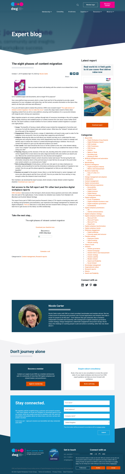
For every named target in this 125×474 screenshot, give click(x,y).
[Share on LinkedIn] (77, 74)
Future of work (89, 244)
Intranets (88, 246)
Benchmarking (89, 162)
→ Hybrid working (91, 240)
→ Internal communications (94, 212)
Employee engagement (92, 230)
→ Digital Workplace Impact (94, 142)
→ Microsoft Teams (91, 220)
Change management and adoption (96, 177)
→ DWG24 (88, 150)
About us (110, 12)
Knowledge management (93, 265)
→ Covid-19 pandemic (92, 199)
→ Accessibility (90, 187)
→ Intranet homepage (92, 251)
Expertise (84, 12)
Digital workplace (90, 197)
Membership (46, 12)
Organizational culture (92, 267)
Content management (28, 256)
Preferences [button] (113, 463)
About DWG (88, 138)
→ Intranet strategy (91, 255)
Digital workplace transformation (95, 226)
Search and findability (92, 273)
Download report (97, 125)
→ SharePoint (90, 224)
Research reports (41, 256)
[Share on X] (74, 74)
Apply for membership (35, 384)
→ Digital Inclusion (91, 191)
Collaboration (89, 179)
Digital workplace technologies (95, 216)
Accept (113, 468)
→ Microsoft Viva (91, 222)
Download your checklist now (45, 227)
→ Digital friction (90, 189)
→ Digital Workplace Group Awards (96, 140)
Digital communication (92, 183)
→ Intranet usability (91, 257)
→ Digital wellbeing (91, 232)
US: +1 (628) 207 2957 (71, 457)
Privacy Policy (57, 472)
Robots (87, 271)
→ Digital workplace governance (95, 203)
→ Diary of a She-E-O (92, 173)
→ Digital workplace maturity (94, 167)
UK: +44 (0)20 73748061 (72, 454)
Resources (96, 12)
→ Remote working (91, 242)
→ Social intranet (91, 263)
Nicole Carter (44, 74)
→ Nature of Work (91, 152)
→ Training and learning (92, 195)
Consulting (60, 12)
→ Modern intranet (91, 259)
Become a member (107, 4)
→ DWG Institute (90, 144)
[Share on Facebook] (71, 74)
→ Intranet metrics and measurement (97, 253)
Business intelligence (92, 164)
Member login (90, 4)
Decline (98, 468)
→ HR (87, 210)
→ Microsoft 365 (91, 218)
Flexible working (90, 236)
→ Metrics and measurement (94, 169)
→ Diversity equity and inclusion (95, 234)
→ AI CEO (88, 160)
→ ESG (87, 175)
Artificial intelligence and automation (96, 158)
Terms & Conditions (44, 472)
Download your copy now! (26, 182)
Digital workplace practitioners (94, 208)
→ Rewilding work (91, 154)
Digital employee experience (94, 185)
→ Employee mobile (92, 238)
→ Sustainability (90, 205)
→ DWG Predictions (91, 146)
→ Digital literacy (91, 193)
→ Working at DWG (91, 156)
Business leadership (91, 171)
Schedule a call (45, 251)
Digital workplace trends (92, 228)
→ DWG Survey (90, 148)
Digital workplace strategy (93, 214)
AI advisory (72, 12)
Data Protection (68, 472)
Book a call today (89, 384)
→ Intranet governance (92, 248)
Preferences (82, 468)
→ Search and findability (93, 261)
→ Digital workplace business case (96, 201)
